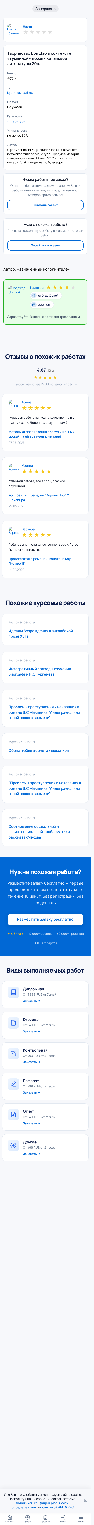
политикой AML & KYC (57, 1507)
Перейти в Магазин (45, 245)
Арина (26, 402)
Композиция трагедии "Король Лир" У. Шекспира (39, 497)
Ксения (27, 466)
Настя (27, 27)
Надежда (37, 288)
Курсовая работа (20, 93)
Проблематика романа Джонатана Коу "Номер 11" (40, 561)
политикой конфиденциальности (42, 1503)
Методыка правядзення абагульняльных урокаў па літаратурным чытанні (41, 434)
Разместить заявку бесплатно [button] (45, 919)
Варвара (28, 529)
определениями (24, 1507)
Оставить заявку (45, 205)
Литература (16, 121)
